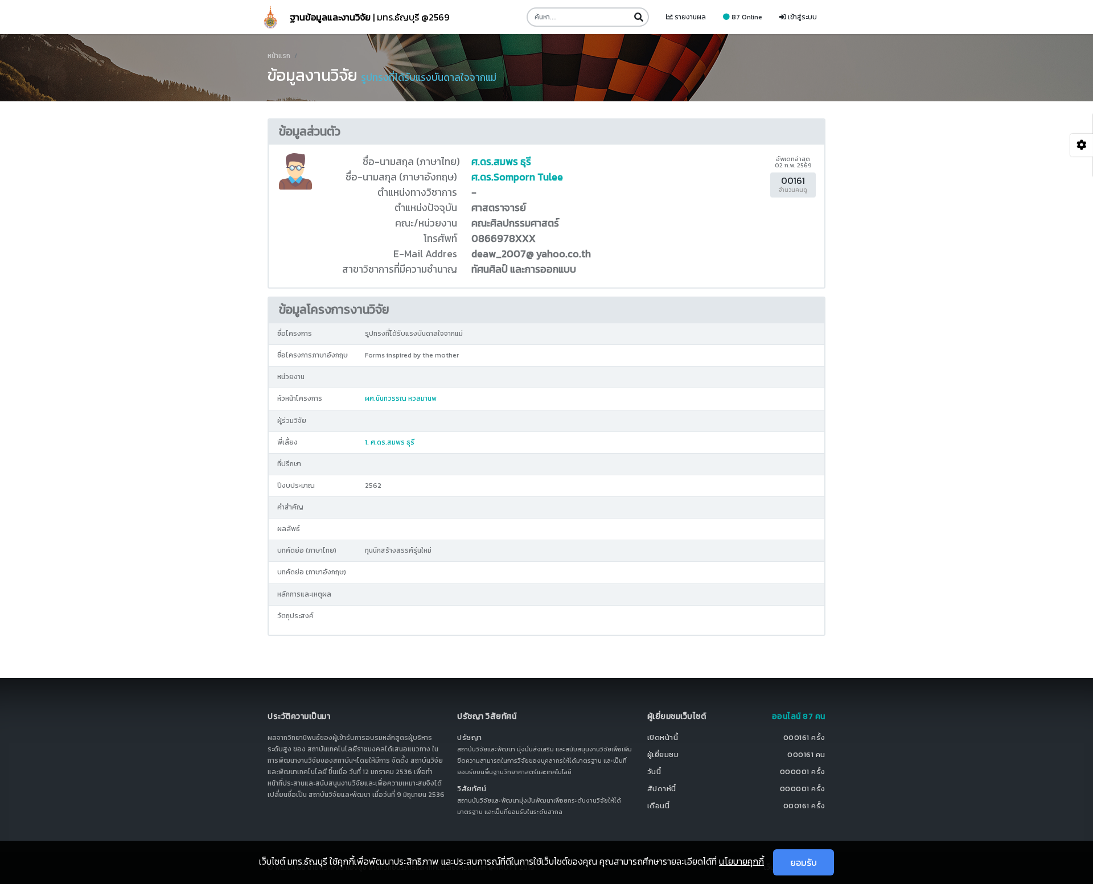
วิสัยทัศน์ (471, 788)
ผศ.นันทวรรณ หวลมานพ (401, 398)
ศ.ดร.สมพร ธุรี (501, 161)
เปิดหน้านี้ (663, 737)
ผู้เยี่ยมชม (663, 754)
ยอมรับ (803, 862)
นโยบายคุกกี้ (741, 861)
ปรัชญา (469, 737)
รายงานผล (689, 17)
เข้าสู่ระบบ (801, 17)
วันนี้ (654, 771)
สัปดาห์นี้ (661, 788)
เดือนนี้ (658, 805)
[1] (638, 17)
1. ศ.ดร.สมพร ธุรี (389, 442)
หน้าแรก (279, 56)
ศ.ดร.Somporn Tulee (517, 177)
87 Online (746, 17)
